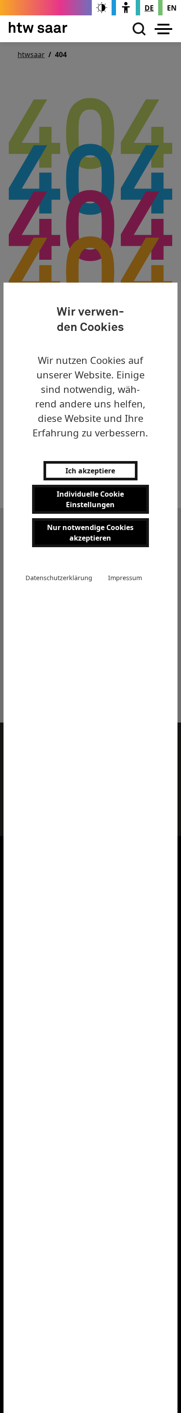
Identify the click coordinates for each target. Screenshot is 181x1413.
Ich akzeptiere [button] (90, 471)
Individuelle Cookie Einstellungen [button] (90, 499)
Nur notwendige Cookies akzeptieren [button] (90, 533)
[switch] (101, 7)
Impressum (125, 578)
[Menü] (163, 29)
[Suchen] (137, 29)
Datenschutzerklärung (58, 578)
